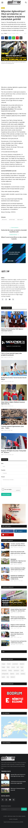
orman (13, 667)
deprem (12, 673)
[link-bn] (14, 253)
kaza (22, 667)
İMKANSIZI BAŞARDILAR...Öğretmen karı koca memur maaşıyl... (18, 561)
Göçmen (22, 664)
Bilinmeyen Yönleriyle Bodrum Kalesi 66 (18, 789)
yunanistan (15, 664)
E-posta (3, 470)
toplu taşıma (20, 219)
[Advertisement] (14, 75)
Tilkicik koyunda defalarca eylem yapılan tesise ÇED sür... (19, 617)
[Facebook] (2, 799)
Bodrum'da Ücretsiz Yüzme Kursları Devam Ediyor (14, 378)
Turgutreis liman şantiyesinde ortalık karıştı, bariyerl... (18, 641)
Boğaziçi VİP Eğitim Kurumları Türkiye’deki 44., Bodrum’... (13, 451)
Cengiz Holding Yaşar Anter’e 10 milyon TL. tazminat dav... (18, 610)
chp (8, 677)
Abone (24, 809)
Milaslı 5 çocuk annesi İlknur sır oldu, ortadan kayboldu (14, 238)
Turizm (8, 664)
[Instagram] (6, 799)
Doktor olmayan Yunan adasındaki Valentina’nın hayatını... (17, 634)
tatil (18, 667)
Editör (5, 33)
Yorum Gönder (6, 494)
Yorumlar (4, 459)
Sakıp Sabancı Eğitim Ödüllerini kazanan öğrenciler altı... (13, 403)
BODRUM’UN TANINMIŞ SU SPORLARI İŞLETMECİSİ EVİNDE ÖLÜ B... (17, 577)
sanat (17, 673)
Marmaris (4, 670)
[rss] (13, 799)
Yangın (3, 664)
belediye (23, 673)
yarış (22, 670)
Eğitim (3, 8)
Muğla (3, 667)
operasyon (16, 670)
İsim (2, 463)
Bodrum (13, 677)
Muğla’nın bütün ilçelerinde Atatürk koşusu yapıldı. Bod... (18, 625)
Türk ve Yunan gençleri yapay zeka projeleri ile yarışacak (11, 354)
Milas (8, 667)
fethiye (10, 670)
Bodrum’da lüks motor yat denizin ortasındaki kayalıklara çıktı (14, 231)
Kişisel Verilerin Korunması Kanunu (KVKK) (13, 822)
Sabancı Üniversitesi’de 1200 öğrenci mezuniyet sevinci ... (12, 329)
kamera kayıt (12, 219)
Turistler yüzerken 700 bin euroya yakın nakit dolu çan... (18, 544)
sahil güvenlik (5, 673)
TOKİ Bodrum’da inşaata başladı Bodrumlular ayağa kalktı (18, 782)
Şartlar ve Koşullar (13, 819)
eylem (3, 677)
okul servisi (4, 219)
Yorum (3, 476)
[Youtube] (9, 799)
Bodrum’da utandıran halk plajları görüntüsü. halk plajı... (18, 552)
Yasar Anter (13, 620)
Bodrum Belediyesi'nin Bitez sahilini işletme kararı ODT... (18, 568)
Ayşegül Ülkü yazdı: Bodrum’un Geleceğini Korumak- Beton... (18, 775)
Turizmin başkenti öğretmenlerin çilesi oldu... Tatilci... (12, 427)
